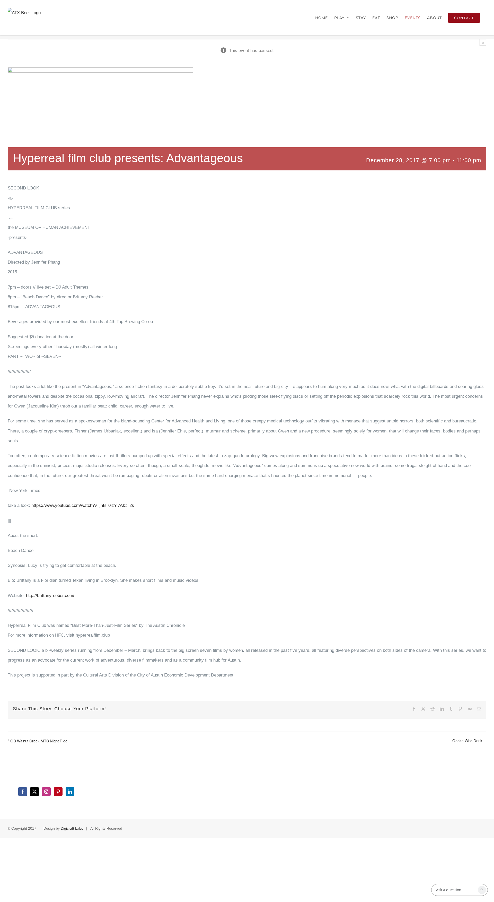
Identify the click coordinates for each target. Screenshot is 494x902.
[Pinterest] (58, 791)
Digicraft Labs (72, 828)
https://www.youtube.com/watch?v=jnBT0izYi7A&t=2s (82, 505)
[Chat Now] (482, 890)
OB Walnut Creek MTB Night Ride (38, 740)
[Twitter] (34, 791)
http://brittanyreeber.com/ (50, 595)
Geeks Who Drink (467, 740)
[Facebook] (22, 791)
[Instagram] (46, 791)
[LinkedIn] (70, 791)
